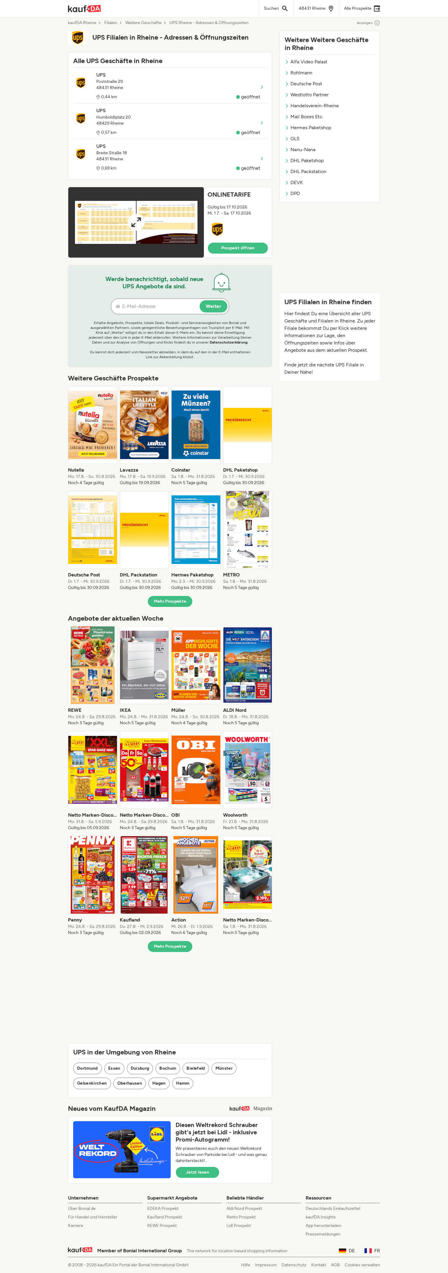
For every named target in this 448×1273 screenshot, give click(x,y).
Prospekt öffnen (238, 248)
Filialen (110, 23)
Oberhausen (129, 1083)
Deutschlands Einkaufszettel (333, 1208)
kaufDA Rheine (82, 23)
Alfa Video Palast (308, 62)
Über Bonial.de (82, 1208)
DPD (295, 193)
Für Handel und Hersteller (92, 1217)
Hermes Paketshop (310, 127)
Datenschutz (294, 1265)
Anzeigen (365, 23)
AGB (335, 1265)
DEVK (296, 182)
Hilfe (245, 1265)
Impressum (266, 1265)
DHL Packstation (308, 171)
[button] (170, 222)
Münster (224, 1068)
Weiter (213, 306)
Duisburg (140, 1068)
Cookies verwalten (362, 1265)
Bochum (167, 1068)
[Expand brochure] (136, 222)
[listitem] (92, 436)
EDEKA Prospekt (163, 1208)
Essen (114, 1068)
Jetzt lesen (197, 1172)
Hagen (159, 1083)
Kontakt (318, 1265)
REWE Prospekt (162, 1225)
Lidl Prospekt (238, 1225)
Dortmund (87, 1068)
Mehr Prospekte (170, 601)
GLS (295, 138)
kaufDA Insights (321, 1217)
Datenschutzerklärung (228, 342)
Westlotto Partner (309, 95)
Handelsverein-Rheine (314, 106)
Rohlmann (301, 73)
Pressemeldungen (323, 1234)
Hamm (182, 1083)
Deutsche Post (306, 84)
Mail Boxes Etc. (306, 116)
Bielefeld (196, 1068)
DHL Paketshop (307, 160)
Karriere (75, 1225)
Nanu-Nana (302, 149)
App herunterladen (323, 1225)
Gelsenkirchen (92, 1083)
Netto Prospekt (241, 1217)
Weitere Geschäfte (143, 23)
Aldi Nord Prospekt (244, 1208)
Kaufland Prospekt (164, 1217)
